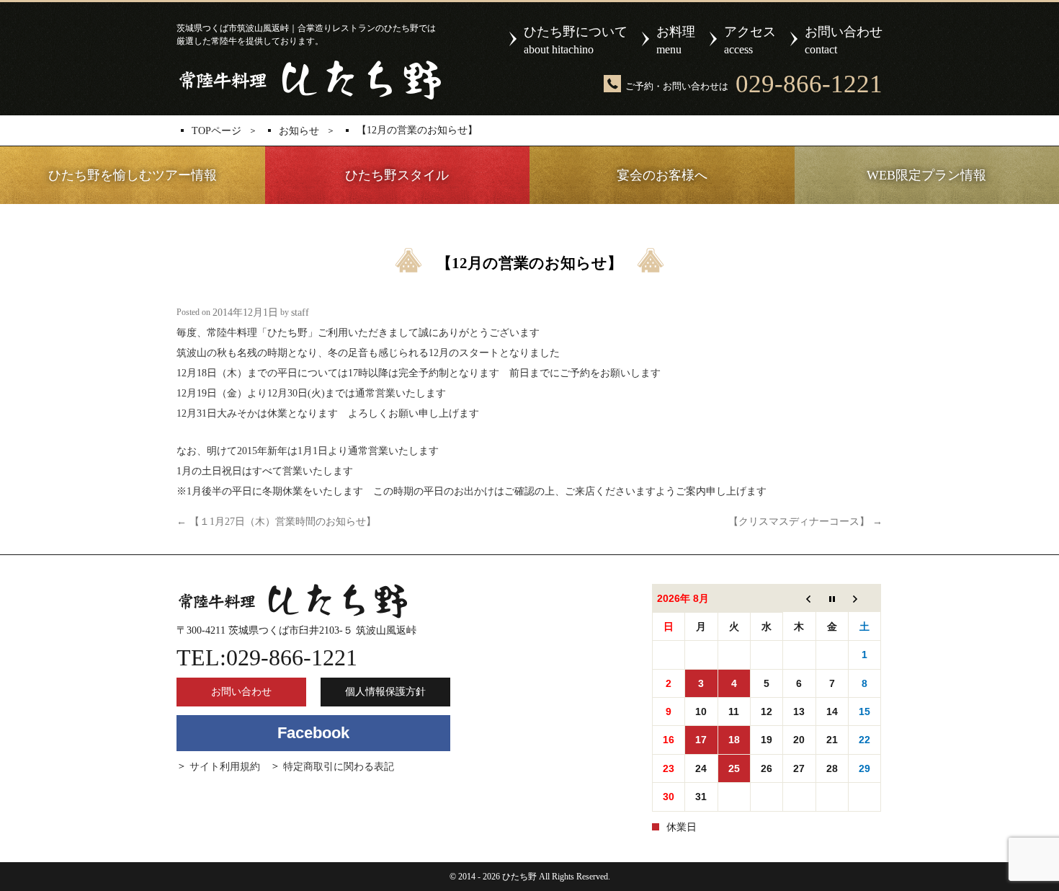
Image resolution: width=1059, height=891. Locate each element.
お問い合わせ (843, 40)
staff (300, 312)
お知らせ (299, 131)
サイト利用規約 (224, 766)
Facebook (313, 733)
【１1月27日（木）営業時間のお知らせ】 (276, 521)
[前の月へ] (799, 599)
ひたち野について (575, 40)
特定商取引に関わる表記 (338, 766)
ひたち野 (308, 80)
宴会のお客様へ (662, 175)
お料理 (675, 40)
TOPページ (216, 131)
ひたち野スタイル (397, 175)
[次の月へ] (864, 599)
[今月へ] (832, 599)
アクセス (750, 40)
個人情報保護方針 (385, 691)
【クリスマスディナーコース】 (805, 521)
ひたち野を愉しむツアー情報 (132, 175)
